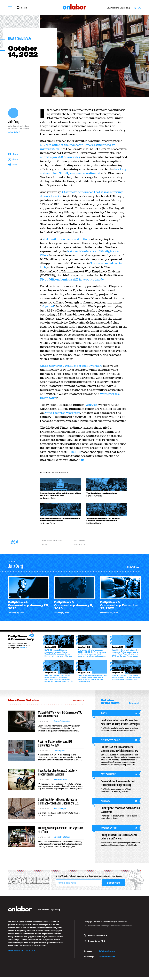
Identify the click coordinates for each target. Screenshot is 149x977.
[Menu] (10, 7)
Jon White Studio (107, 957)
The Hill (75, 451)
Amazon (92, 404)
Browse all (133, 567)
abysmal (48, 306)
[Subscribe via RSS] (135, 7)
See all (22, 648)
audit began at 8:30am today (60, 157)
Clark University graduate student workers (71, 365)
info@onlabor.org (107, 951)
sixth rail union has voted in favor (67, 239)
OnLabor (74, 7)
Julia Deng (13, 122)
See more (77, 701)
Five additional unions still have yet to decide (72, 279)
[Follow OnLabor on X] (139, 7)
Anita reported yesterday (62, 412)
